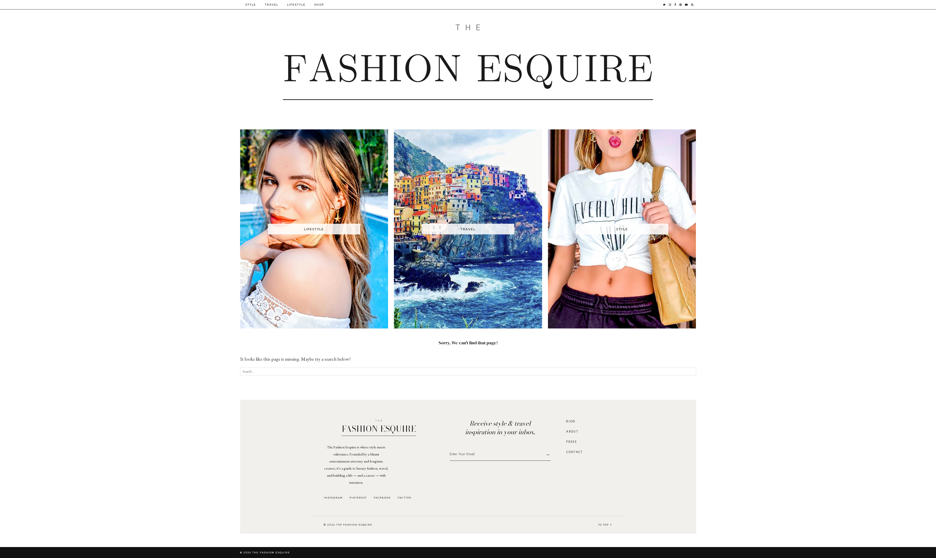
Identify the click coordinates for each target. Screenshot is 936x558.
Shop (319, 4)
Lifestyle (296, 4)
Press (571, 442)
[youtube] (686, 4)
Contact (574, 452)
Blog (570, 421)
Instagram (333, 498)
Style (250, 4)
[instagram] (670, 4)
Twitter (404, 498)
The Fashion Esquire (271, 552)
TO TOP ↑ (605, 525)
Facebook (382, 498)
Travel (271, 4)
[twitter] (664, 4)
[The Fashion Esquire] (468, 62)
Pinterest (358, 498)
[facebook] (675, 4)
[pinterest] (680, 4)
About (572, 431)
